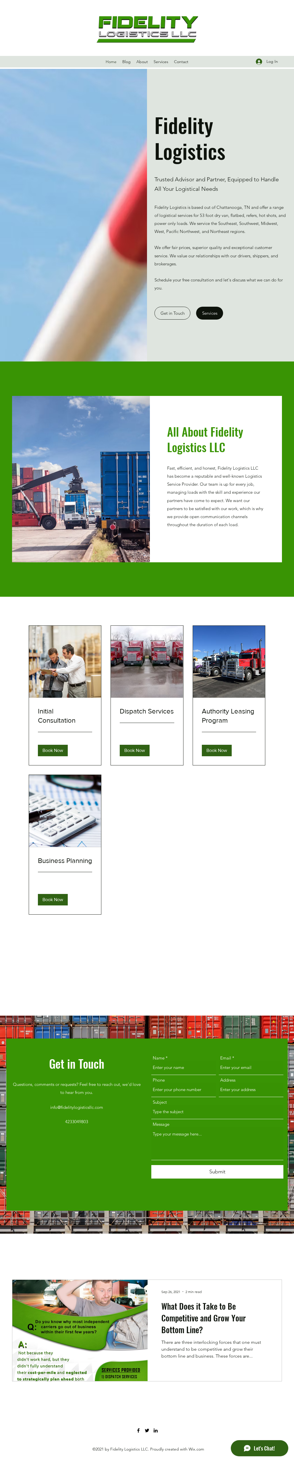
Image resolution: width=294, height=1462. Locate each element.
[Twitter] (147, 1430)
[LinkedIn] (155, 1430)
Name (159, 1058)
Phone (159, 1080)
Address (227, 1080)
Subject (160, 1102)
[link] (65, 716)
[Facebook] (138, 1430)
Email (225, 1058)
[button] (209, 313)
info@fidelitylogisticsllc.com (76, 1107)
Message (161, 1124)
